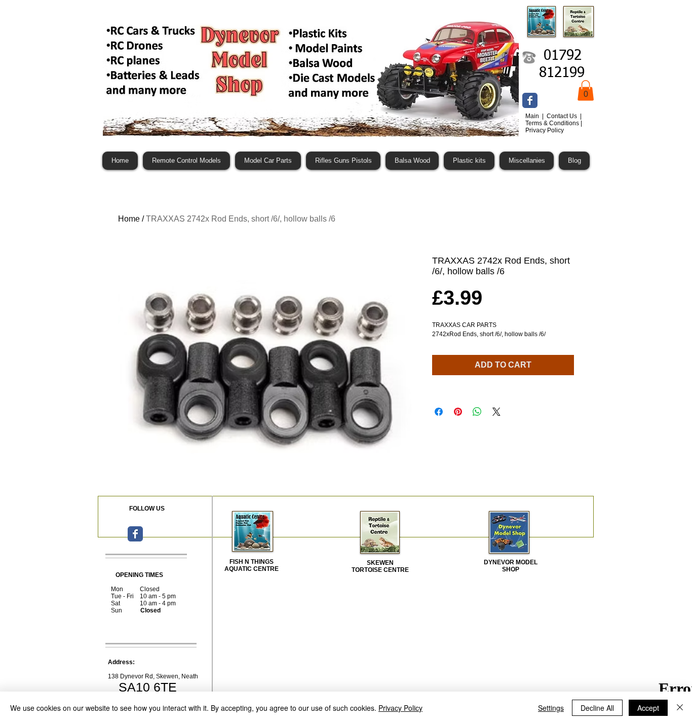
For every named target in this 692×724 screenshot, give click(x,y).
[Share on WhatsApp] (477, 412)
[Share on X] (496, 412)
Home (129, 218)
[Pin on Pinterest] (458, 412)
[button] (585, 90)
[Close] (680, 708)
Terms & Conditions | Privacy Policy (553, 127)
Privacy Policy (400, 708)
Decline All (597, 708)
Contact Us (563, 116)
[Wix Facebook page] (529, 100)
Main (533, 116)
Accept (648, 708)
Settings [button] (551, 708)
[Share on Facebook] (439, 412)
